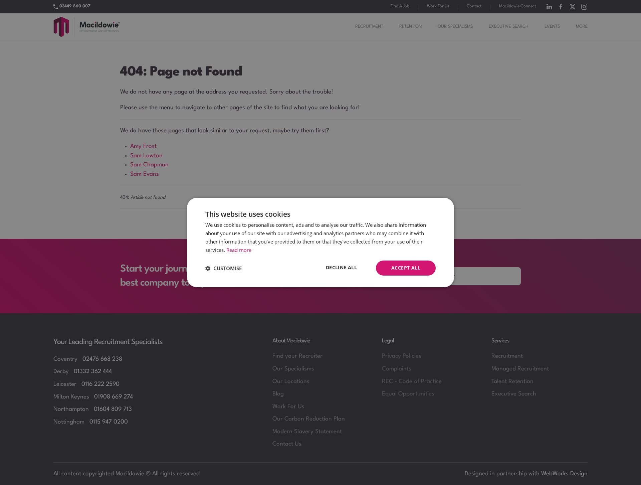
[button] (223, 268)
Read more (238, 250)
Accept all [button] (405, 268)
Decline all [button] (341, 267)
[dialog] (320, 242)
